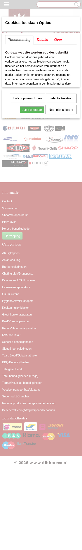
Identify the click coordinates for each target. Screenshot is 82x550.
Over (58, 40)
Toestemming (19, 40)
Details (42, 40)
